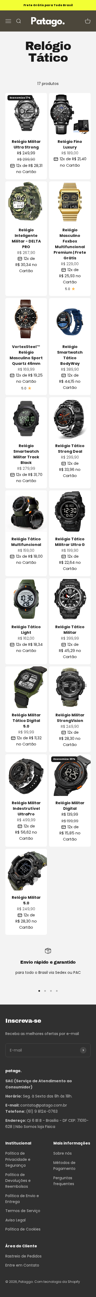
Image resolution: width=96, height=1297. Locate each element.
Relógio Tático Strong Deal (70, 448)
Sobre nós (62, 1153)
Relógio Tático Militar (70, 629)
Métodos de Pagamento (64, 1165)
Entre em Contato (22, 1265)
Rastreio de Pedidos (23, 1256)
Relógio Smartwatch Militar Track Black (26, 454)
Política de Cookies (23, 1229)
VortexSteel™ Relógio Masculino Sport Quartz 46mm (26, 355)
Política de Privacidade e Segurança (17, 1159)
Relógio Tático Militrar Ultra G (70, 541)
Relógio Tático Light (26, 629)
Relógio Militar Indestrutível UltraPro (26, 808)
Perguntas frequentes (63, 1180)
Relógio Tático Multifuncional (26, 541)
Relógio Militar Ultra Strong (26, 144)
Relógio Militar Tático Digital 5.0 (26, 720)
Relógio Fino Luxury (70, 144)
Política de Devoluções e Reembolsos (18, 1180)
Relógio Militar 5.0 (26, 900)
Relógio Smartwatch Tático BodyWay (70, 355)
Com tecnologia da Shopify (57, 1281)
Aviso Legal (15, 1220)
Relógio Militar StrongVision (70, 717)
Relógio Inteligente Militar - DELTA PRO (26, 238)
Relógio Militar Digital (70, 805)
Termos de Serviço (22, 1210)
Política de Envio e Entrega (22, 1198)
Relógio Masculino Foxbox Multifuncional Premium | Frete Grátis (70, 244)
